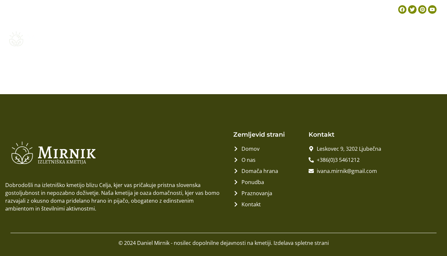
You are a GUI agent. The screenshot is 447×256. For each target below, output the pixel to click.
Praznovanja (382, 38)
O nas (247, 38)
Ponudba (337, 38)
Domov (216, 38)
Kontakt (424, 38)
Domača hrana (289, 38)
